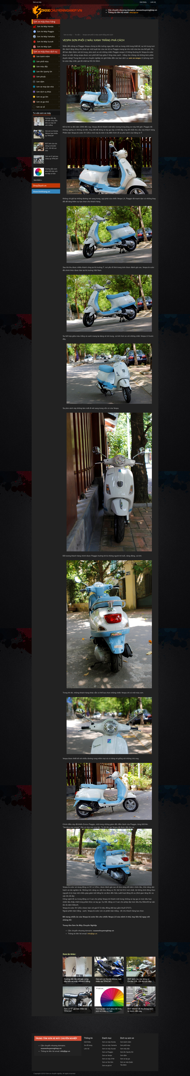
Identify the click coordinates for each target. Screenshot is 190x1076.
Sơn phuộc (41, 76)
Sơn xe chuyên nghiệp (54, 1073)
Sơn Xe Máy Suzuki (45, 41)
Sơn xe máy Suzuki (109, 1049)
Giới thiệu (143, 2)
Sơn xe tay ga (125, 1059)
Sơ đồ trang (88, 1045)
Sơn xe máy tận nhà (45, 86)
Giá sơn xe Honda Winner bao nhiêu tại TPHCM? (108, 980)
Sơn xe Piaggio (107, 1052)
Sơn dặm (40, 81)
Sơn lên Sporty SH (44, 71)
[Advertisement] (109, 25)
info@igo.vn (134, 12)
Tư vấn (77, 35)
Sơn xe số (40, 107)
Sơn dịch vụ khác (43, 91)
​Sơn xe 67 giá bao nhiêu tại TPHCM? (75, 1010)
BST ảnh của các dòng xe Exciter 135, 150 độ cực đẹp (139, 980)
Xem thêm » (38, 180)
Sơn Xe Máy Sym (44, 46)
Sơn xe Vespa (107, 1055)
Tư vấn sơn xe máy (42, 113)
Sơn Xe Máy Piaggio (45, 31)
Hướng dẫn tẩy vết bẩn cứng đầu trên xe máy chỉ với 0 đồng (77, 980)
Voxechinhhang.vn (41, 192)
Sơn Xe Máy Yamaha (46, 36)
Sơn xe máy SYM (108, 1059)
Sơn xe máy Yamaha (109, 1045)
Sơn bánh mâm (43, 56)
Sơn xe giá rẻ (107, 1065)
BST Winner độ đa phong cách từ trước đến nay (140, 1010)
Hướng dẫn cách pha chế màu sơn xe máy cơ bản (109, 1010)
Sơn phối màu (42, 61)
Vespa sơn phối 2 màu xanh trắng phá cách (98, 35)
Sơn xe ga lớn (42, 97)
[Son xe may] (57, 18)
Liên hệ (153, 2)
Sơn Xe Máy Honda (45, 26)
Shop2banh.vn (39, 186)
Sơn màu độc (42, 66)
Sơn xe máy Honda (109, 1042)
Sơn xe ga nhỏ (42, 102)
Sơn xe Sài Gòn (107, 1062)
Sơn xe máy (37, 2)
